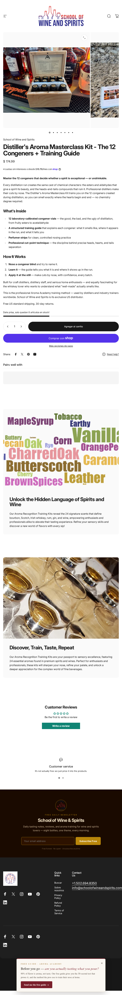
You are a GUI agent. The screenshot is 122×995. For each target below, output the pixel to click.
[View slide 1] (59, 778)
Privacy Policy (58, 896)
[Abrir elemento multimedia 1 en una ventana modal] (84, 38)
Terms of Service (59, 912)
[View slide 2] (63, 778)
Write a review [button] (61, 725)
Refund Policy (58, 904)
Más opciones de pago (61, 346)
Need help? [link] (113, 354)
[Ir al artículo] (49, 132)
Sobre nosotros (59, 889)
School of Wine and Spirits (18, 139)
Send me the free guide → (36, 984)
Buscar (58, 882)
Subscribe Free (88, 841)
